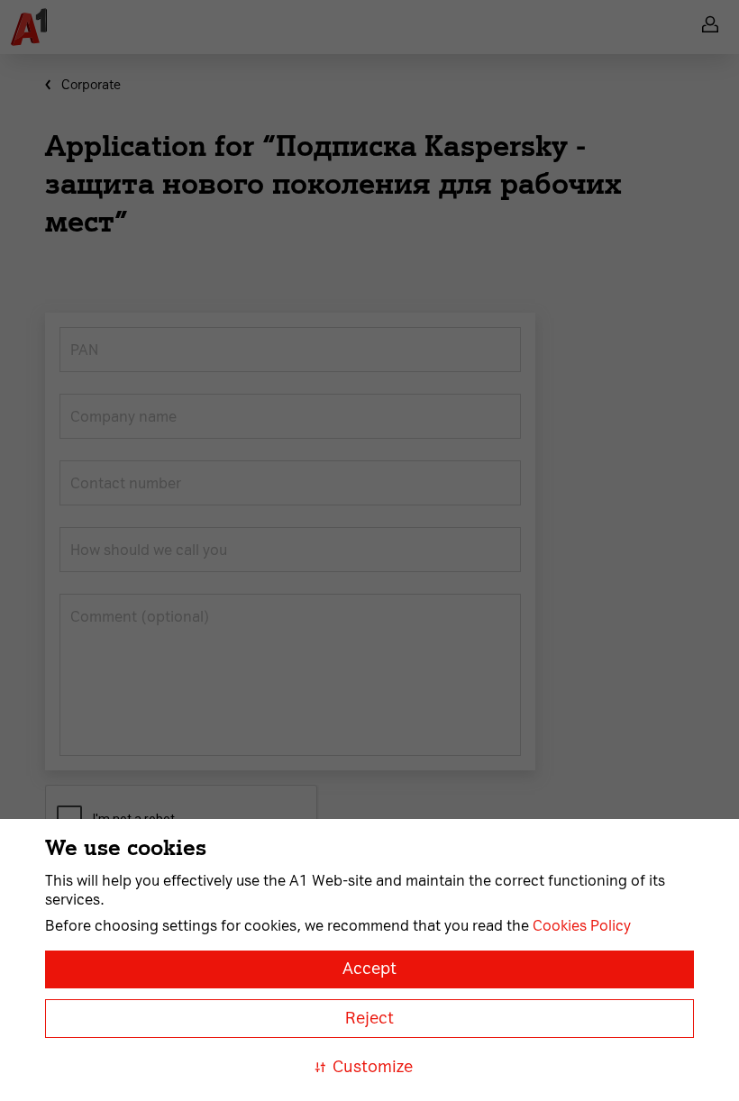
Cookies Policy (582, 925)
